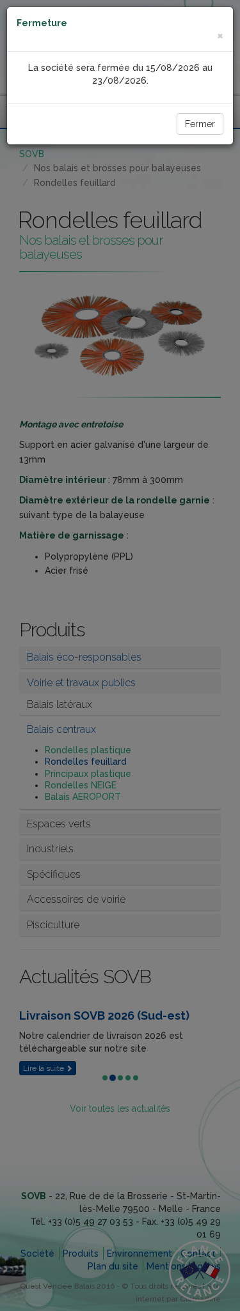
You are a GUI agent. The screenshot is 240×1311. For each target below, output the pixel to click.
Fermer (200, 124)
